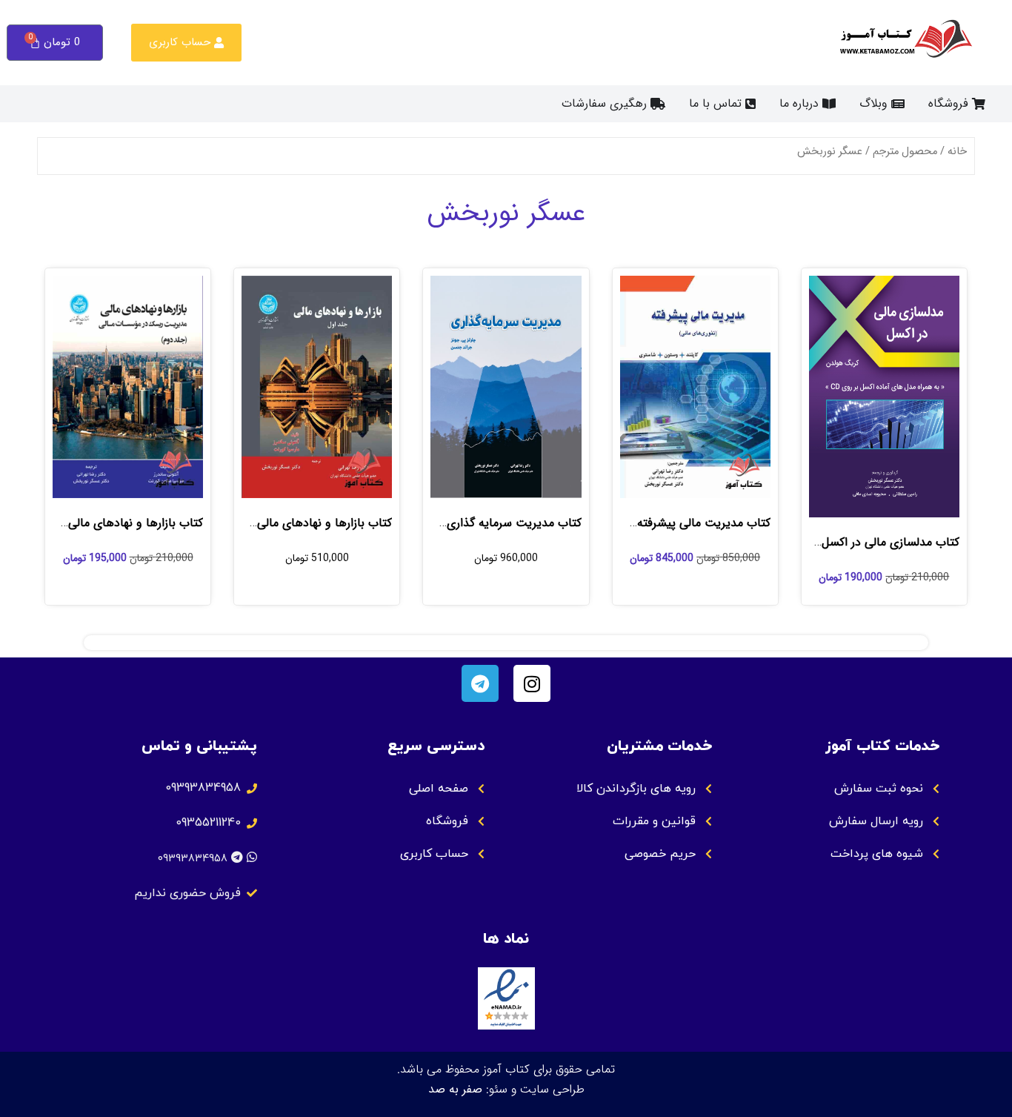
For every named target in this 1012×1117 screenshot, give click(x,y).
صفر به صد (455, 1089)
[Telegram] (480, 683)
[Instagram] (531, 683)
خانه (957, 151)
